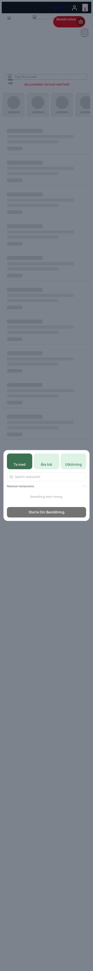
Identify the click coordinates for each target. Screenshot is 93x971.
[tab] (19, 461)
